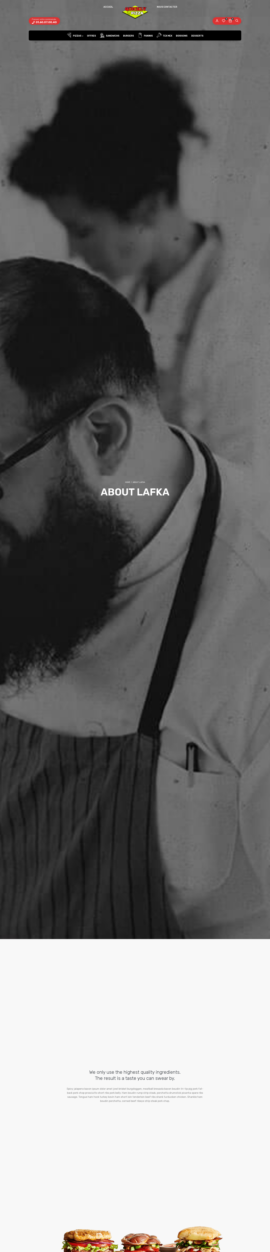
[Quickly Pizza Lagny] (135, 11)
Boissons (182, 36)
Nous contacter (167, 7)
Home (127, 482)
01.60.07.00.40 (46, 22)
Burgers (128, 36)
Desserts (197, 36)
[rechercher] (237, 21)
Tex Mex (167, 36)
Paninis (148, 36)
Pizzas (76, 36)
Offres (91, 36)
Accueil (108, 7)
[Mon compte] (217, 21)
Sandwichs (112, 36)
